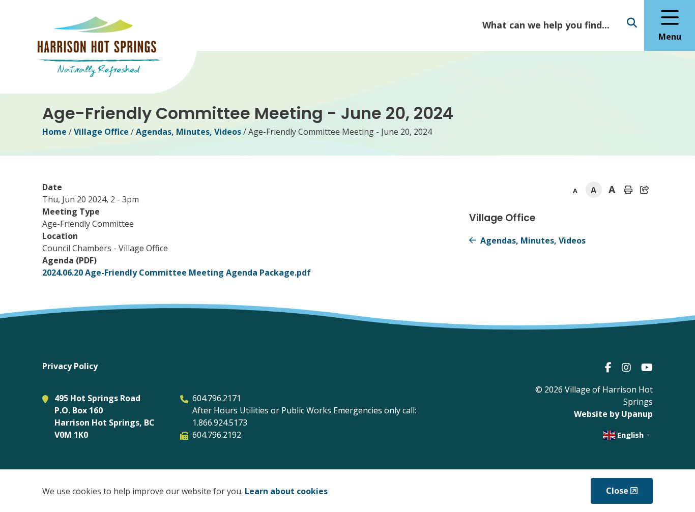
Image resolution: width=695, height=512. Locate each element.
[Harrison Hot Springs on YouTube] (647, 367)
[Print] (628, 190)
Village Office (101, 131)
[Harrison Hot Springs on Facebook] (608, 367)
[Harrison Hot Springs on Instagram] (626, 367)
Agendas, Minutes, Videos (188, 131)
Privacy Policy (70, 366)
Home (54, 131)
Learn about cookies (286, 491)
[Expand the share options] (644, 190)
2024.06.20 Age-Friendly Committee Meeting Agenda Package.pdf (176, 272)
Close (617, 490)
